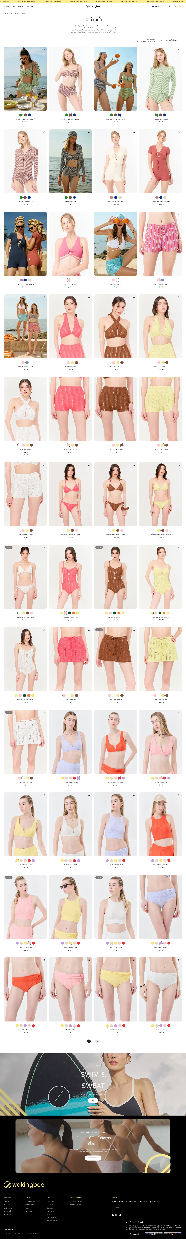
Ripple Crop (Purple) (115, 865)
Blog (48, 1214)
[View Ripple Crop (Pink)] (25, 907)
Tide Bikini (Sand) (161, 1030)
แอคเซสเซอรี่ (29, 1211)
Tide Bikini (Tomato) (25, 1030)
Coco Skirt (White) (25, 782)
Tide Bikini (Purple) (160, 947)
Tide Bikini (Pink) (70, 1030)
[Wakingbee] (93, 6)
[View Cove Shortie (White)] (25, 494)
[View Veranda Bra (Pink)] (160, 742)
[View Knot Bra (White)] (115, 244)
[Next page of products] (97, 1041)
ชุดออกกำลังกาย (30, 1205)
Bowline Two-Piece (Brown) (70, 119)
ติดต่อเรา (50, 1208)
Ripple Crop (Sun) (70, 947)
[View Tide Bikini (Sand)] (160, 989)
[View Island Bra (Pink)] (70, 326)
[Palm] (69, 613)
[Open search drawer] (166, 6)
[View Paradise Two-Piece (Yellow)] (160, 494)
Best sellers (8, 1205)
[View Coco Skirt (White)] (25, 742)
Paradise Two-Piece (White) (25, 617)
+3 (80, 613)
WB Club (50, 1205)
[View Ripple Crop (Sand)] (115, 907)
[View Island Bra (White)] (25, 409)
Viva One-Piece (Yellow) (160, 617)
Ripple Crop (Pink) (25, 947)
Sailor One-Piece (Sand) (115, 202)
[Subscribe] (179, 1207)
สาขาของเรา (50, 1211)
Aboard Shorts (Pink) (160, 284)
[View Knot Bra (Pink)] (70, 244)
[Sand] (119, 197)
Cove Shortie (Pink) (70, 449)
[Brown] (25, 115)
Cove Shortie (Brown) (115, 449)
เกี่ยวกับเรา (50, 1202)
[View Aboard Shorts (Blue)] (25, 326)
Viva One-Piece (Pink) (70, 617)
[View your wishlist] (175, 6)
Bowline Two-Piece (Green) (25, 119)
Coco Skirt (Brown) (115, 700)
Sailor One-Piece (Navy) (25, 284)
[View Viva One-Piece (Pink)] (70, 577)
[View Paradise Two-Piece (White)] (25, 577)
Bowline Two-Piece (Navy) (115, 119)
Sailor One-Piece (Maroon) (161, 202)
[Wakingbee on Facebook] (113, 1215)
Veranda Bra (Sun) (25, 865)
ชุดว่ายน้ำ (28, 1208)
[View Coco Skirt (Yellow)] (160, 659)
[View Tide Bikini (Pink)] (70, 989)
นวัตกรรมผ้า (7, 1211)
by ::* (23, 1233)
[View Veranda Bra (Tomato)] (115, 742)
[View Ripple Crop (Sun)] (70, 907)
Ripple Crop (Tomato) (160, 865)
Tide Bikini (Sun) (115, 1030)
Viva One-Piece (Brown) (115, 617)
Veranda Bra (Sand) (70, 865)
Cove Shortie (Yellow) (160, 449)
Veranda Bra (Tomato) (115, 782)
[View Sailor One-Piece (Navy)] (25, 244)
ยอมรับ (153, 1234)
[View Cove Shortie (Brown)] (115, 409)
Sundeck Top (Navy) (70, 202)
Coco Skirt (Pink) (70, 700)
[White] (72, 280)
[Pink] (68, 280)
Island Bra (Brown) (115, 367)
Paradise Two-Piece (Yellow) (161, 534)
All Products (14, 13)
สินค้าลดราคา (8, 1214)
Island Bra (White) (25, 449)
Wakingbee (18, 1233)
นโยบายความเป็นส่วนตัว (160, 1229)
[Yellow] (72, 362)
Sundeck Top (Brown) (25, 202)
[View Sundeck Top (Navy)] (70, 161)
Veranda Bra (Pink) (160, 782)
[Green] (21, 115)
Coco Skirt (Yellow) (160, 700)
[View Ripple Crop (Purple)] (115, 824)
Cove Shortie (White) (25, 534)
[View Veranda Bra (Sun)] (25, 824)
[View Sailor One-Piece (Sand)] (115, 161)
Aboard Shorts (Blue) (25, 367)
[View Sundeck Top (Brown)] (25, 161)
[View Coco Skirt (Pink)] (70, 659)
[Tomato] (74, 778)
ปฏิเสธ (172, 1234)
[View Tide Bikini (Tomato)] (25, 989)
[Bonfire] (74, 613)
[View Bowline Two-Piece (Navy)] (115, 79)
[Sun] (78, 613)
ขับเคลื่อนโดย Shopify (33, 1233)
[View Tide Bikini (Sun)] (115, 989)
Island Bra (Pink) (70, 367)
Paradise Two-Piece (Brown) (115, 534)
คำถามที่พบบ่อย (51, 1217)
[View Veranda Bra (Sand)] (70, 824)
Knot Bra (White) (115, 284)
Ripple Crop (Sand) (115, 947)
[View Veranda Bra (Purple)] (70, 742)
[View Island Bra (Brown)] (115, 326)
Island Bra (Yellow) (160, 367)
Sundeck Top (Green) (160, 119)
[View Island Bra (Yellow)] (160, 326)
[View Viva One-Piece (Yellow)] (160, 577)
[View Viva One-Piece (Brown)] (115, 577)
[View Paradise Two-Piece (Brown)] (115, 494)
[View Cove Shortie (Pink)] (70, 409)
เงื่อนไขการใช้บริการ (75, 1205)
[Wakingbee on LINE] (120, 1215)
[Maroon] (111, 197)
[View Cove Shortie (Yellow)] (160, 409)
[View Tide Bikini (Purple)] (160, 907)
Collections (8, 1208)
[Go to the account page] (169, 6)
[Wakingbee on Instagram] (116, 1215)
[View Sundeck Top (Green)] (160, 79)
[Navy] (29, 115)
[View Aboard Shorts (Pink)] (160, 244)
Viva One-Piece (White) (25, 700)
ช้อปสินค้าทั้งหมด (30, 1202)
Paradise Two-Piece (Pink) (70, 534)
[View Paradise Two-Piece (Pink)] (70, 494)
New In (6, 1202)
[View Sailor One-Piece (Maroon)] (160, 161)
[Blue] (163, 280)
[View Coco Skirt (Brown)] (115, 659)
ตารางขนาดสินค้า (52, 1221)
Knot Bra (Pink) (70, 284)
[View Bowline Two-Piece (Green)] (25, 79)
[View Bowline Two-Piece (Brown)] (70, 79)
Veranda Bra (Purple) (70, 782)
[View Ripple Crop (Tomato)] (160, 824)
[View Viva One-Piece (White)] (25, 659)
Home (6, 13)
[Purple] (78, 778)
